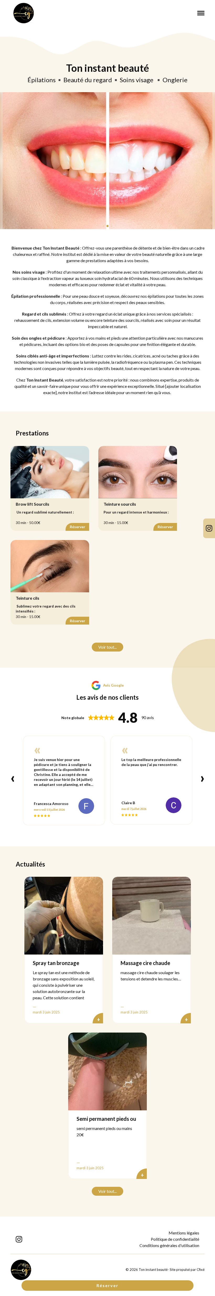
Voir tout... (107, 646)
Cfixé (201, 1269)
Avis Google (113, 685)
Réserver (107, 1285)
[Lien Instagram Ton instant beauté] (209, 528)
